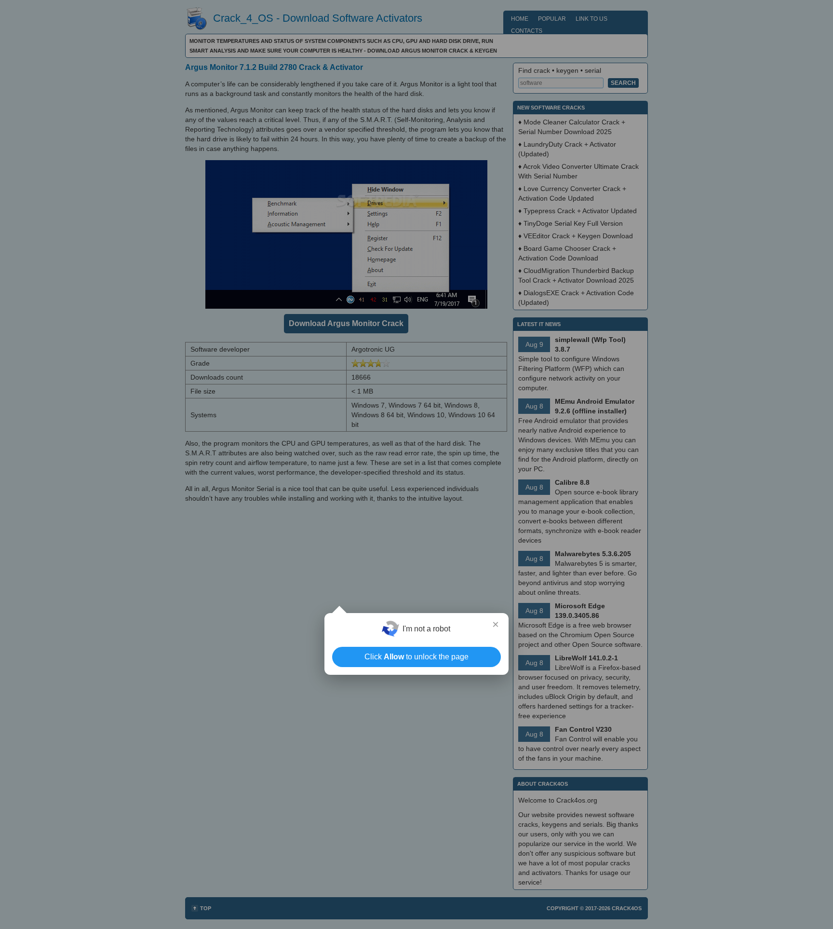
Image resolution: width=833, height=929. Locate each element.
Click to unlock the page (416, 657)
